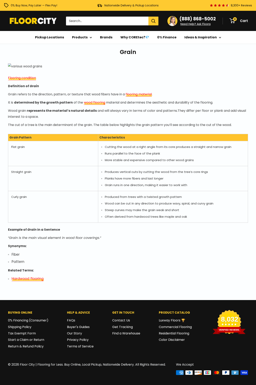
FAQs (71, 320)
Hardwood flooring (28, 278)
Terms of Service (80, 346)
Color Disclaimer (172, 339)
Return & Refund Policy (26, 346)
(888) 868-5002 (197, 19)
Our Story (74, 333)
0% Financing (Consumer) (28, 320)
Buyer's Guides (78, 327)
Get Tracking (122, 327)
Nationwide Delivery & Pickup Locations (131, 5)
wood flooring (94, 102)
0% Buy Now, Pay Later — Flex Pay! (34, 5)
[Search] (153, 21)
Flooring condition (22, 78)
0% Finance (166, 37)
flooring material (139, 94)
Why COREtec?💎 (134, 37)
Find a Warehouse (126, 333)
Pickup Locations (49, 37)
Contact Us (121, 320)
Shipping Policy (19, 327)
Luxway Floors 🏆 (172, 320)
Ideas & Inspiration (200, 37)
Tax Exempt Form (22, 333)
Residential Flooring (174, 333)
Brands (106, 37)
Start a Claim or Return (26, 339)
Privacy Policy (78, 339)
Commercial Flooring (175, 327)
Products (80, 37)
